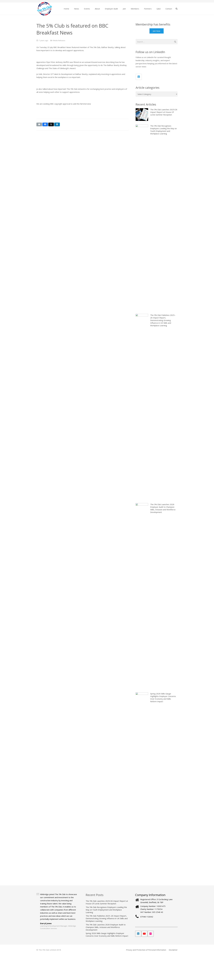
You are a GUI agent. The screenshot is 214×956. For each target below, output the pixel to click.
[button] (80, 9)
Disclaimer (173, 950)
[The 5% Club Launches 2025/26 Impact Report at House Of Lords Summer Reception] (157, 114)
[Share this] (45, 124)
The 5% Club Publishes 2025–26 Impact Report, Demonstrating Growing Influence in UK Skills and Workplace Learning (107, 918)
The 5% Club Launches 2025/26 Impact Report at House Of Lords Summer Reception (107, 902)
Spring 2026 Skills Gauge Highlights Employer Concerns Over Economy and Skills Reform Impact (107, 934)
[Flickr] (150, 934)
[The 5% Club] (44, 8)
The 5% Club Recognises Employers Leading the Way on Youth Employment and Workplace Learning (106, 910)
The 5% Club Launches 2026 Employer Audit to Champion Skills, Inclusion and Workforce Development (106, 927)
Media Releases (59, 40)
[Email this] (39, 124)
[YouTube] (144, 934)
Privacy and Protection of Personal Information (146, 950)
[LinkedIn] (139, 77)
